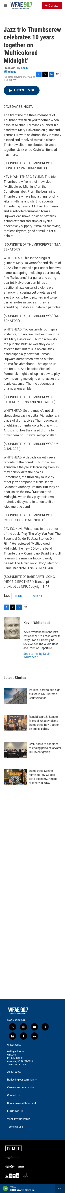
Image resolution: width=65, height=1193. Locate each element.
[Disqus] (32, 856)
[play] (5, 1188)
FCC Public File (15, 1111)
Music (18, 595)
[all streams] (60, 1188)
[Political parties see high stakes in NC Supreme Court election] (15, 696)
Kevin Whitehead (16, 69)
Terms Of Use (15, 1126)
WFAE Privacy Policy (18, 1119)
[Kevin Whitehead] (12, 628)
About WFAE (14, 1071)
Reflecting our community (22, 1079)
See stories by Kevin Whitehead (37, 655)
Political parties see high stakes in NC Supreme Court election (44, 694)
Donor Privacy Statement (21, 1103)
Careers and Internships (20, 1087)
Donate (53, 5)
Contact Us (13, 1095)
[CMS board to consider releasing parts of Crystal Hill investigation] (15, 750)
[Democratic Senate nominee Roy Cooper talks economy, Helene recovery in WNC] (15, 777)
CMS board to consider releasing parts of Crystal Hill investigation (45, 748)
